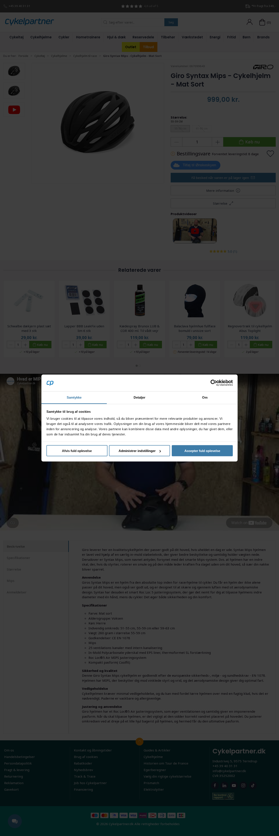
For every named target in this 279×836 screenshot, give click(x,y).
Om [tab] (205, 397)
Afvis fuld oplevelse (77, 451)
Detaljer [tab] (140, 397)
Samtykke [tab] (74, 397)
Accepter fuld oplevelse (202, 451)
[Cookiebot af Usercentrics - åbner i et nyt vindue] (214, 383)
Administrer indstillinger (137, 451)
